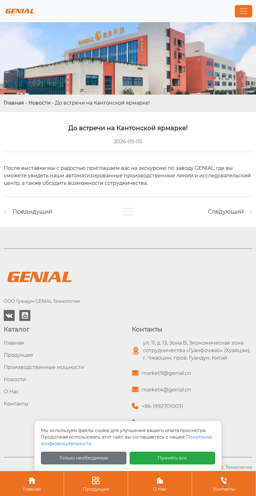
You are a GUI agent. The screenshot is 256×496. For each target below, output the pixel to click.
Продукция (96, 484)
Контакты (224, 484)
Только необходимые (83, 458)
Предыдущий (32, 211)
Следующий (226, 211)
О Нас (160, 484)
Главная (14, 103)
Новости (39, 103)
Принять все (172, 458)
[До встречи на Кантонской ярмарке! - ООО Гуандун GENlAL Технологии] (20, 11)
